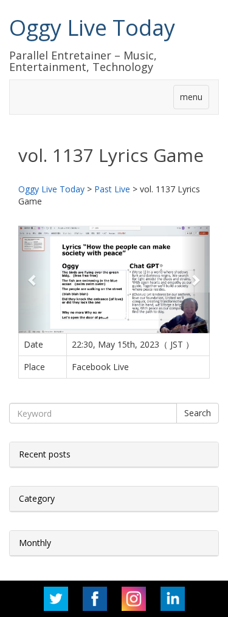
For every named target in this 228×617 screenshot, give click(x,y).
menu (191, 97)
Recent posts (45, 454)
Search (197, 413)
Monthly (35, 542)
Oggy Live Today (92, 27)
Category (37, 498)
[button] (32, 279)
